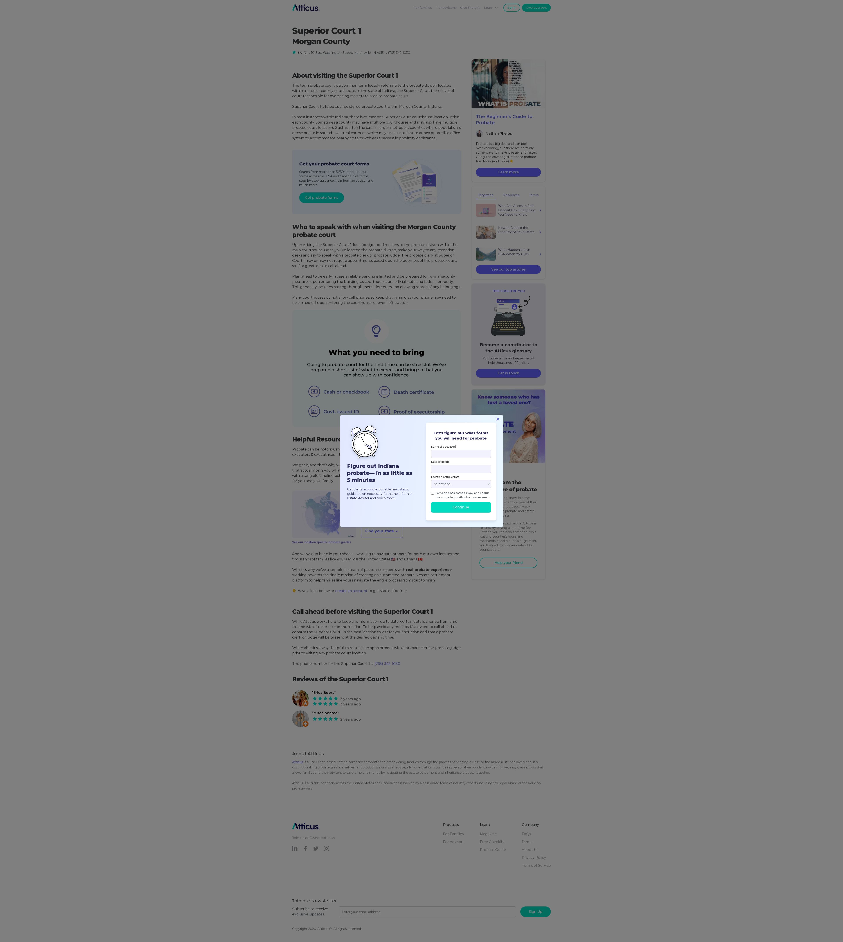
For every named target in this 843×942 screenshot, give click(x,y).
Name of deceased (443, 446)
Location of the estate (445, 477)
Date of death (440, 461)
